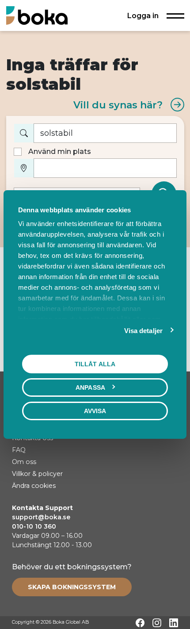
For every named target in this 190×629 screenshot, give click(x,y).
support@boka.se (41, 517)
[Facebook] (140, 622)
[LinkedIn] (173, 622)
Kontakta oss (32, 438)
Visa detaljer (143, 330)
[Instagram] (156, 622)
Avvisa (95, 410)
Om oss (24, 462)
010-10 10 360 (34, 526)
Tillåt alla (95, 364)
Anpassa (90, 387)
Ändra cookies (34, 486)
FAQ (19, 450)
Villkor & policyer (37, 474)
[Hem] (37, 15)
